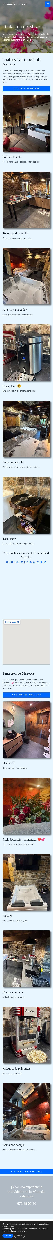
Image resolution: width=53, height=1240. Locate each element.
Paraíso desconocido (15, 4)
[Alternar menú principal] (48, 4)
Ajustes (19, 1236)
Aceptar (8, 1236)
